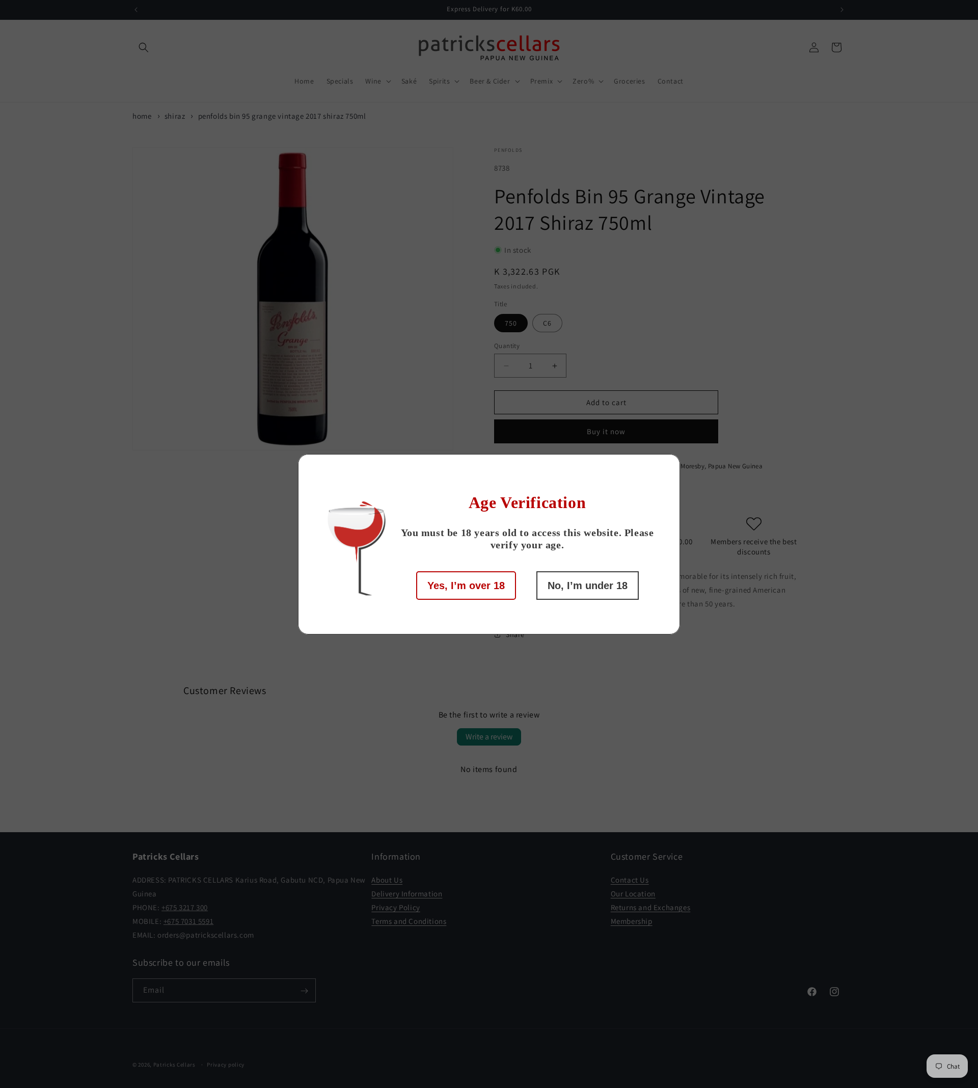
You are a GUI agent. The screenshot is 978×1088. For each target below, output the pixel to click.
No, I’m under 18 (588, 585)
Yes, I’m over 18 (466, 585)
